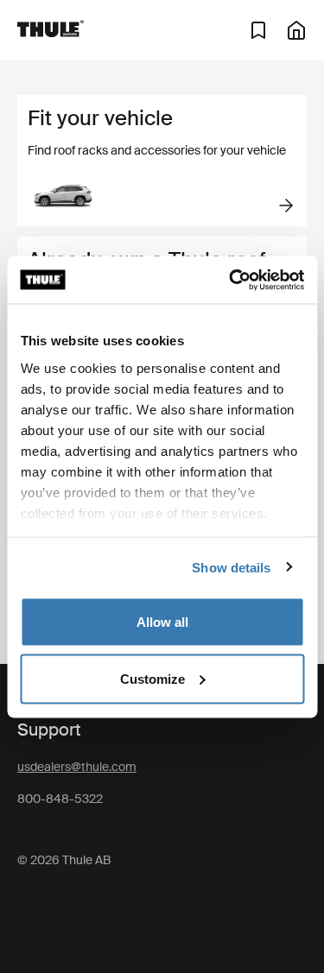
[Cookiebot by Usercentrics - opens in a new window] (230, 280)
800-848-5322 (60, 798)
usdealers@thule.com (77, 766)
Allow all (162, 622)
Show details (231, 566)
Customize (152, 678)
